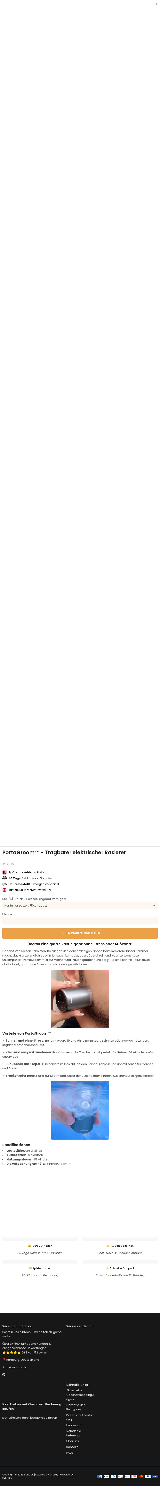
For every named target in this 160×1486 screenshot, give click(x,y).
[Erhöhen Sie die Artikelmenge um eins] (154, 921)
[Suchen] (7, 7)
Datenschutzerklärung (79, 1417)
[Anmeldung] (152, 7)
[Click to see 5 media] (120, 830)
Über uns (72, 1441)
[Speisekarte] (3, 7)
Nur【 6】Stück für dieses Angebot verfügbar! (34, 899)
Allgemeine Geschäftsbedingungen (80, 1394)
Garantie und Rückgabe (75, 1407)
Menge (7, 914)
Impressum (74, 1425)
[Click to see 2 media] (41, 830)
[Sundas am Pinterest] (3, 1375)
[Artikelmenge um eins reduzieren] (5, 921)
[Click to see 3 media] (67, 830)
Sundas (29, 1474)
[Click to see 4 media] (93, 830)
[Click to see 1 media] (14, 830)
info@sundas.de (14, 1367)
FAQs (70, 1452)
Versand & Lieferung (73, 1433)
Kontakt (72, 1447)
